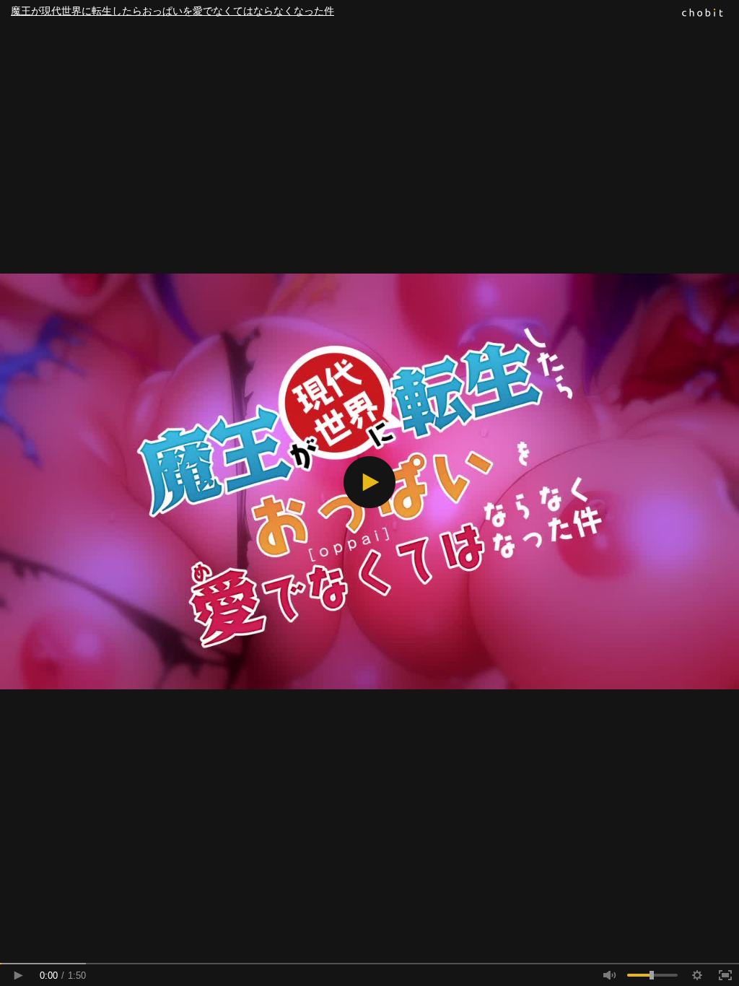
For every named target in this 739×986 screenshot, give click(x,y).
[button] (369, 482)
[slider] (369, 963)
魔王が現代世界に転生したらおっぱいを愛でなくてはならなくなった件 (172, 11)
